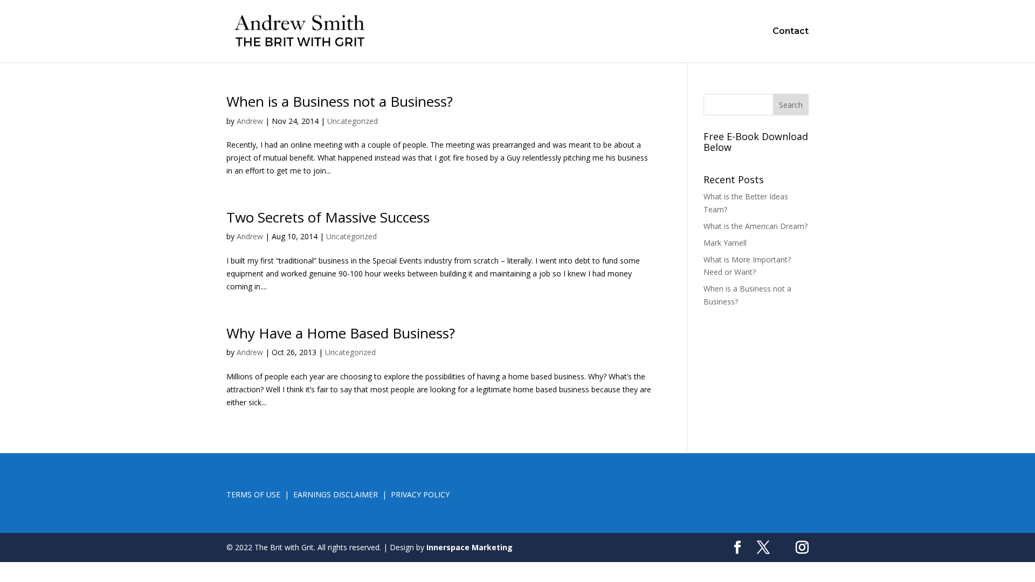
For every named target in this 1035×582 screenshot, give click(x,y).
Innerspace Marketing (469, 547)
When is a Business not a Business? (339, 101)
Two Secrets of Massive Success (328, 217)
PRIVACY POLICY (420, 494)
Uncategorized (352, 121)
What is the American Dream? (755, 226)
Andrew (250, 121)
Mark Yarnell (725, 243)
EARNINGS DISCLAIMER (335, 494)
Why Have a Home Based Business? (340, 333)
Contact (790, 31)
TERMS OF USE (253, 494)
